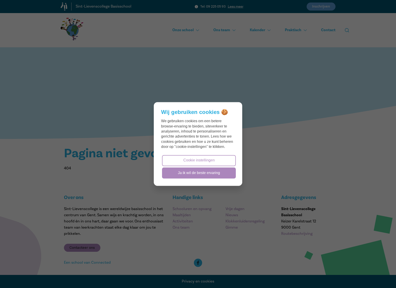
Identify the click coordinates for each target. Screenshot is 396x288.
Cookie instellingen (199, 160)
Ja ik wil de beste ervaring (199, 173)
